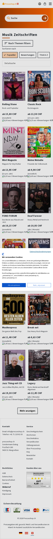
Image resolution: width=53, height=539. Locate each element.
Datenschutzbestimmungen (40, 251)
